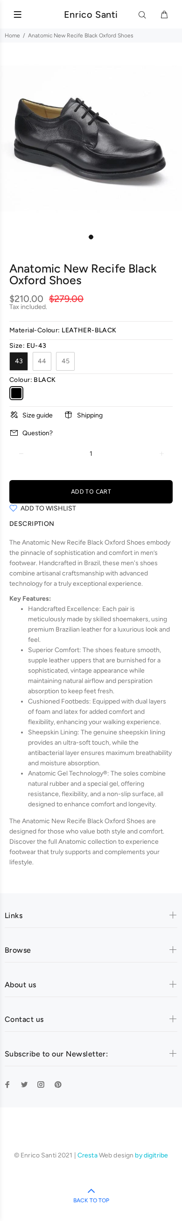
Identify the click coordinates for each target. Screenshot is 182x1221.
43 (19, 361)
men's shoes (139, 563)
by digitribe (151, 1155)
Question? (37, 433)
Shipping (90, 415)
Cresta (88, 1155)
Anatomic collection (87, 842)
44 (42, 361)
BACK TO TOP (91, 1200)
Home (12, 35)
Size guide (37, 415)
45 (66, 361)
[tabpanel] (91, 138)
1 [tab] (91, 237)
